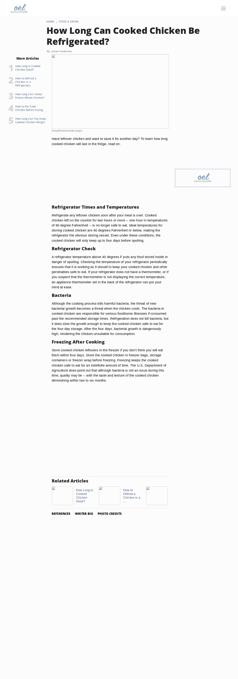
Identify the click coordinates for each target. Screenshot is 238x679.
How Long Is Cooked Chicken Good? (28, 67)
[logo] (19, 8)
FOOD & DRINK (69, 21)
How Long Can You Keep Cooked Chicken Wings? (30, 120)
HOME (50, 21)
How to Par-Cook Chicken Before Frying (29, 108)
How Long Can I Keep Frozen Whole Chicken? (29, 95)
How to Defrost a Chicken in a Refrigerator (25, 82)
